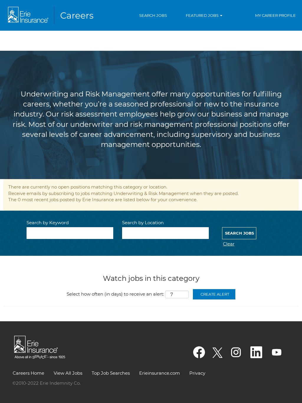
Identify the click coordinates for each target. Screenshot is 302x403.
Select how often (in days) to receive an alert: (115, 294)
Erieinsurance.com (159, 373)
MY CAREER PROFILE (275, 15)
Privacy (197, 373)
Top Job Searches (111, 373)
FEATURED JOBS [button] (202, 15)
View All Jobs (68, 373)
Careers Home (28, 373)
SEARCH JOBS (153, 15)
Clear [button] (228, 244)
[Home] (52, 15)
